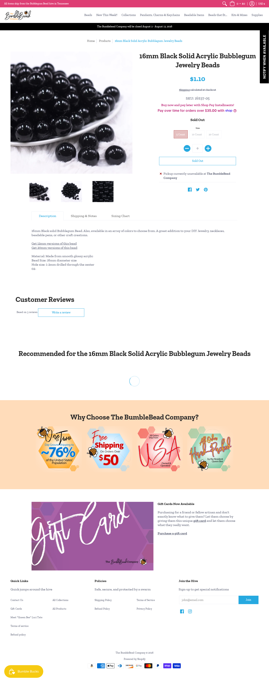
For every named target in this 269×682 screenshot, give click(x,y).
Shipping (184, 89)
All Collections (60, 600)
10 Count (197, 134)
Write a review (61, 312)
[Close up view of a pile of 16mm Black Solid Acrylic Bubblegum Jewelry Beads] (103, 191)
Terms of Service (146, 600)
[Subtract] (187, 148)
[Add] (208, 148)
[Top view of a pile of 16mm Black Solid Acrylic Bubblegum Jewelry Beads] (71, 191)
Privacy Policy (144, 608)
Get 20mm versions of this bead (54, 248)
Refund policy (18, 634)
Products (105, 41)
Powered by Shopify (134, 659)
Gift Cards (16, 608)
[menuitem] (224, 3)
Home (91, 41)
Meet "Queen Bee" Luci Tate (26, 617)
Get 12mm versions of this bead (54, 243)
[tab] (47, 216)
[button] (237, 3)
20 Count (214, 134)
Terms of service (20, 626)
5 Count (180, 134)
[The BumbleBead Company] (18, 15)
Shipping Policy (103, 600)
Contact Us (17, 600)
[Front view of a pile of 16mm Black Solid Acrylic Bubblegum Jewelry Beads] (40, 191)
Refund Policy (102, 608)
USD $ (261, 3)
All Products (59, 608)
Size (198, 128)
